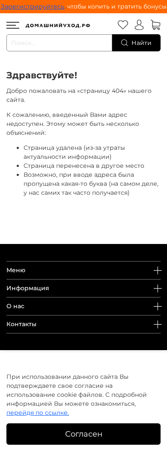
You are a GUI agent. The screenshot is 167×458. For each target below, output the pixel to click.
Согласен (83, 433)
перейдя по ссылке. (37, 412)
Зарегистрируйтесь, (33, 6)
